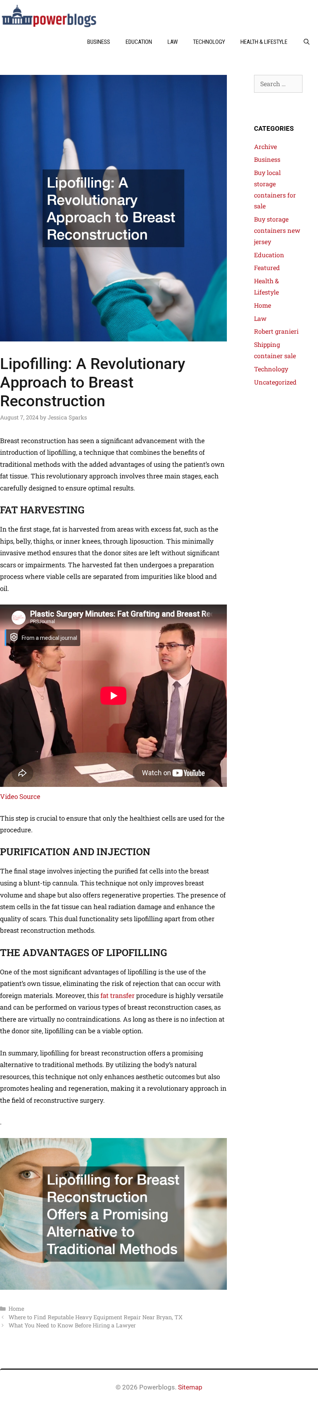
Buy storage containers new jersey (277, 230)
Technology (209, 41)
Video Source (20, 796)
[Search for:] (278, 84)
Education (139, 41)
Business (98, 41)
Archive (265, 146)
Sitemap (190, 1387)
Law (173, 41)
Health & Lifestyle (263, 41)
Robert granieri (276, 331)
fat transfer (117, 995)
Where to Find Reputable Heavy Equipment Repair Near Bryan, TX (96, 1317)
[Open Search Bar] (306, 41)
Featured (267, 267)
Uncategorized (275, 382)
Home (16, 1308)
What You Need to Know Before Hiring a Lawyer (72, 1325)
